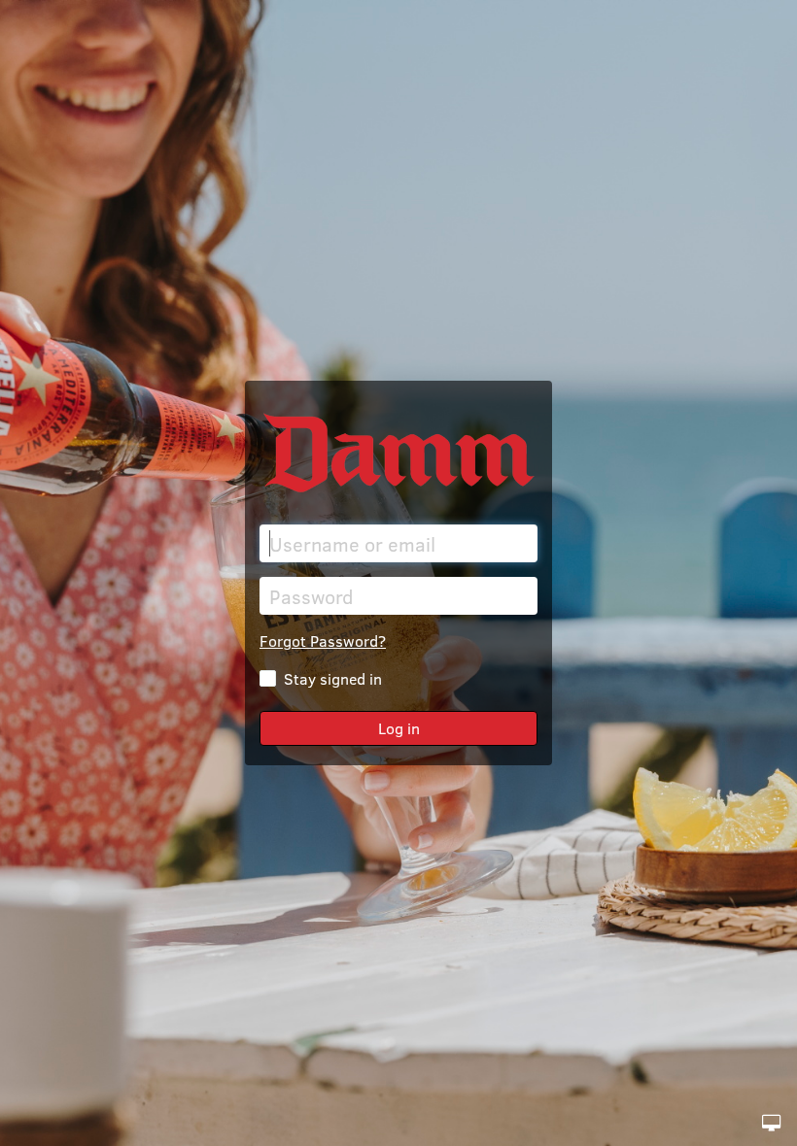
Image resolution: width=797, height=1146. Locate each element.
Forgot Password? (323, 640)
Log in (399, 728)
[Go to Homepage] (398, 452)
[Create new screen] (771, 1123)
